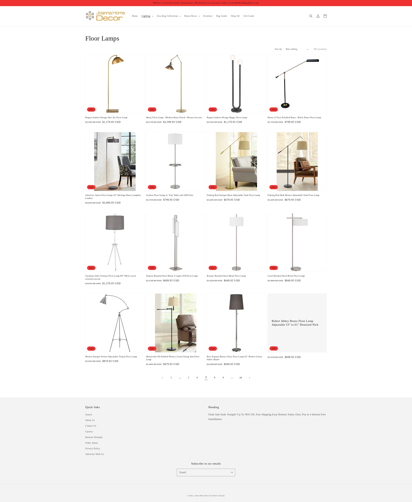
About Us (90, 420)
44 (240, 377)
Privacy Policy (92, 448)
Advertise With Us (94, 454)
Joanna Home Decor (201, 496)
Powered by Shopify (217, 496)
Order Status (91, 443)
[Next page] (249, 377)
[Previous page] (162, 377)
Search (88, 414)
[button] (310, 16)
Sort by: (279, 49)
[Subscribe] (231, 472)
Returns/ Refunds (94, 437)
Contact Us (90, 426)
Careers (89, 431)
